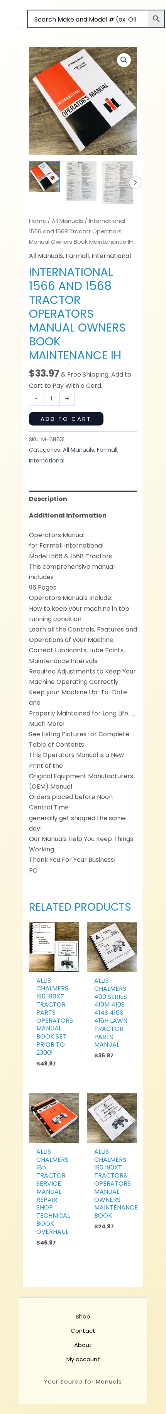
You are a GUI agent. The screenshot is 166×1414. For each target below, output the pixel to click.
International (111, 255)
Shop (83, 1316)
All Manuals (67, 221)
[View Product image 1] (44, 176)
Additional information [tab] (68, 515)
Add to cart (66, 419)
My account (83, 1359)
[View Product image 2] (81, 181)
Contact (83, 1331)
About (83, 1345)
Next (135, 182)
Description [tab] (48, 498)
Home (37, 221)
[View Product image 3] (117, 182)
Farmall (77, 255)
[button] (124, 60)
